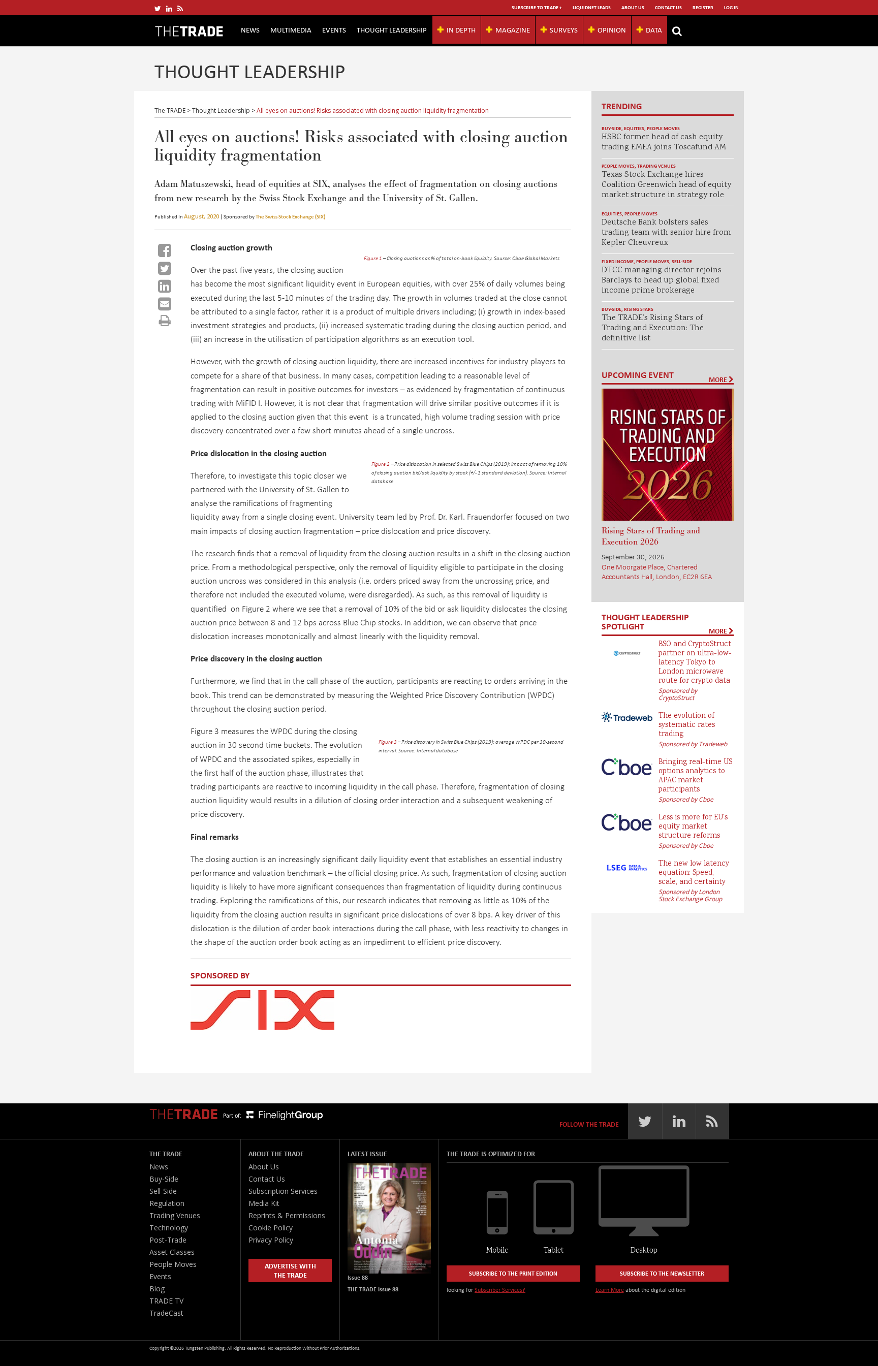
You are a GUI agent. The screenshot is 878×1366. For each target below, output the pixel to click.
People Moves (663, 128)
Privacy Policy (270, 1240)
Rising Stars (638, 309)
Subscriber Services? (500, 1289)
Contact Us (668, 7)
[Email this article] (164, 304)
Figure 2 (380, 463)
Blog (157, 1288)
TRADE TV (166, 1301)
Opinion (612, 29)
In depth (461, 29)
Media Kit (263, 1203)
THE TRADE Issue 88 (373, 1289)
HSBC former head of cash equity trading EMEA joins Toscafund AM (664, 142)
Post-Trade (167, 1240)
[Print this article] (165, 320)
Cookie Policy (270, 1227)
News (250, 29)
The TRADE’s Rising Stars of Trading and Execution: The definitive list (653, 328)
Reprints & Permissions (286, 1215)
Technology (168, 1227)
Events (334, 29)
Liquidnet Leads (592, 7)
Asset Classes (172, 1252)
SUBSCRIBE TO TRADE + (537, 7)
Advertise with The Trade (290, 1270)
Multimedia (290, 29)
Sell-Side (682, 261)
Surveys (564, 29)
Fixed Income (618, 261)
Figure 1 (373, 258)
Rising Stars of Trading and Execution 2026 (651, 536)
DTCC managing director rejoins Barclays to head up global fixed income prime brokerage (662, 281)
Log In (731, 7)
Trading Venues (656, 166)
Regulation (166, 1203)
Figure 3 (388, 741)
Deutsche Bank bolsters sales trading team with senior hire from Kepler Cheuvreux (666, 233)
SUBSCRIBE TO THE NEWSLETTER (662, 1273)
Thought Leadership (392, 29)
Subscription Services (283, 1191)
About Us (632, 7)
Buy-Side (611, 128)
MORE (719, 379)
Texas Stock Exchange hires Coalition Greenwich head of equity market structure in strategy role (666, 185)
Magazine (512, 29)
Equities (634, 128)
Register (703, 7)
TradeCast (166, 1313)
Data (654, 29)
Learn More (609, 1289)
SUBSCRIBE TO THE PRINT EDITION (513, 1273)
